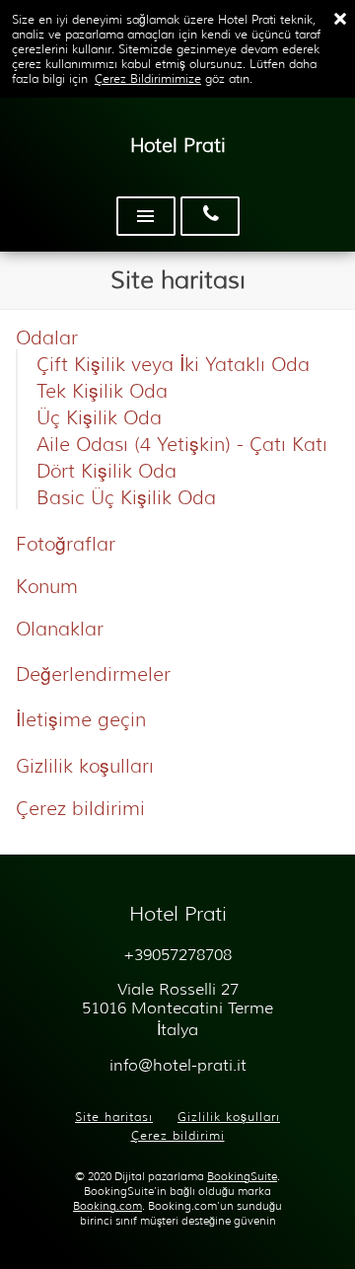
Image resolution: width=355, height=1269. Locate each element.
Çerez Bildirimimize (148, 78)
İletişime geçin (81, 719)
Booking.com (107, 1206)
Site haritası (114, 1116)
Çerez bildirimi (80, 808)
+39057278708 (177, 954)
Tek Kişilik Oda (102, 391)
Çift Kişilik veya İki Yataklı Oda (173, 364)
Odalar (47, 337)
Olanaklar (60, 628)
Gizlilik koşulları (85, 766)
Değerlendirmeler (93, 674)
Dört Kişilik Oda (106, 471)
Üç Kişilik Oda (99, 417)
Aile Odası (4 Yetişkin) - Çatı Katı (181, 444)
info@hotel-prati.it (178, 1065)
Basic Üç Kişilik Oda (126, 497)
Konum (47, 586)
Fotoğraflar (65, 544)
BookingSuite (242, 1176)
